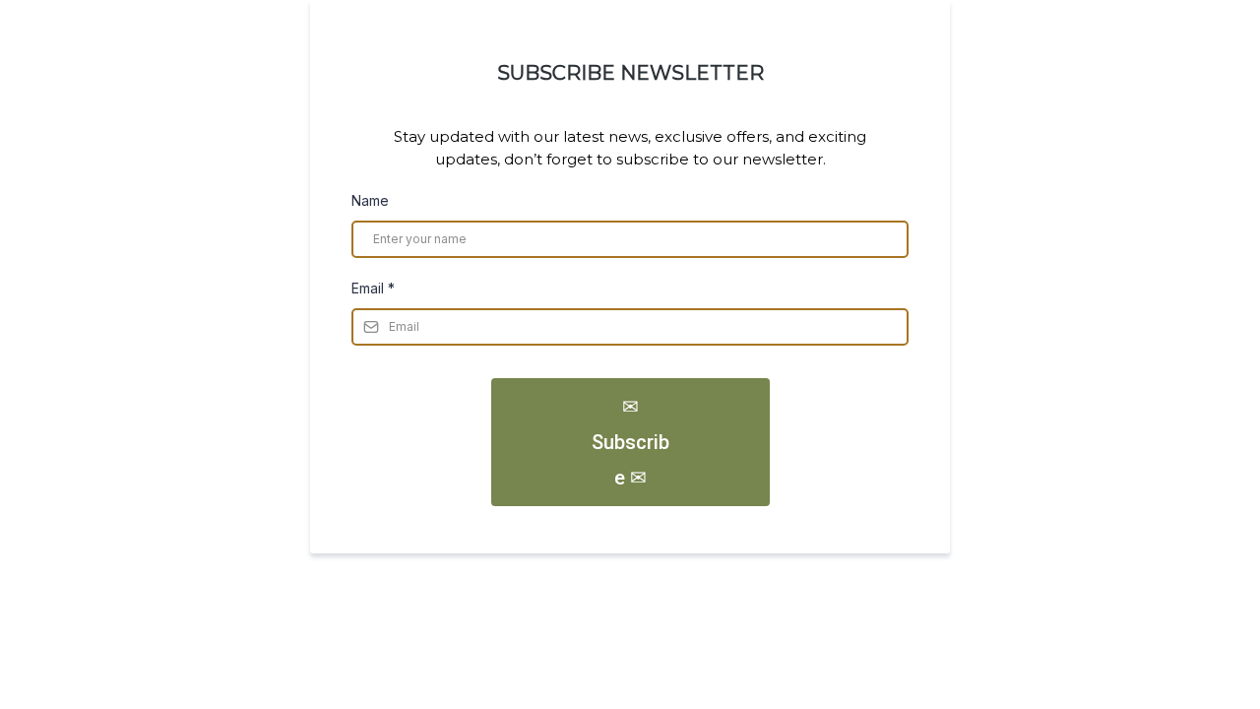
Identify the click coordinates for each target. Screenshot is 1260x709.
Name (370, 200)
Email (373, 288)
